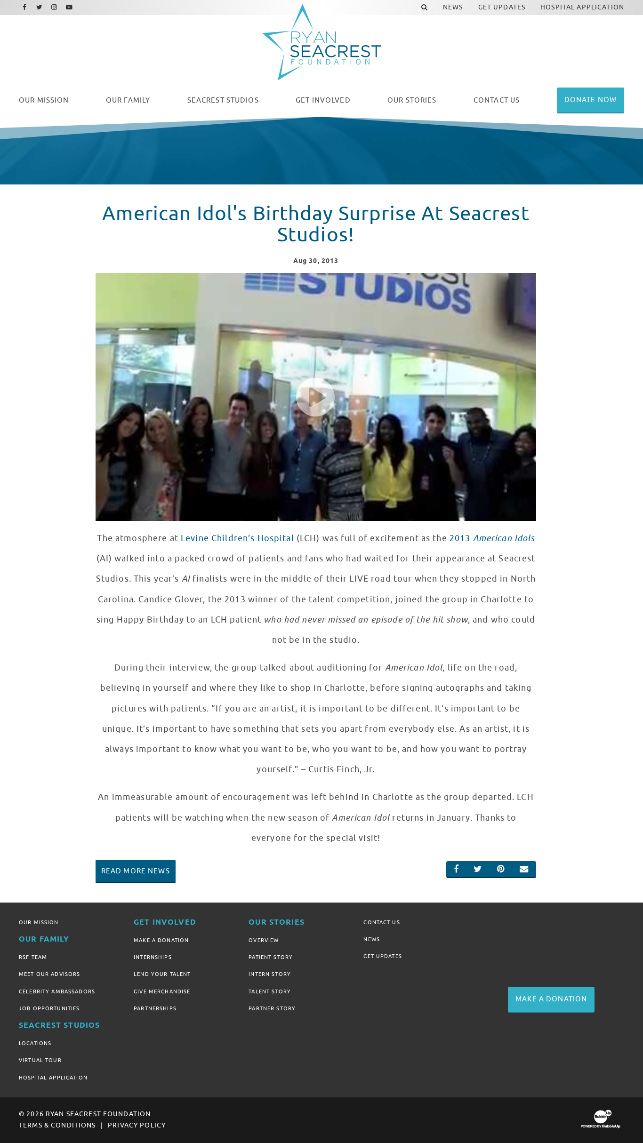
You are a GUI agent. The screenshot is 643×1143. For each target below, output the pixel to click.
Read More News (135, 871)
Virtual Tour (40, 1060)
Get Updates (382, 956)
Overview (264, 940)
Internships (153, 957)
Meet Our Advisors (49, 974)
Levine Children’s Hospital (237, 538)
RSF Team (33, 957)
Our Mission (39, 922)
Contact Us (381, 922)
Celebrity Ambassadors (57, 991)
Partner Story (272, 1008)
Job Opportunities (49, 1008)
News (371, 939)
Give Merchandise (162, 991)
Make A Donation (161, 940)
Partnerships (155, 1008)
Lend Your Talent (162, 974)
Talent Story (270, 991)
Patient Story (271, 957)
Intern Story (270, 974)
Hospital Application (53, 1077)
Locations (35, 1043)
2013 (492, 538)
